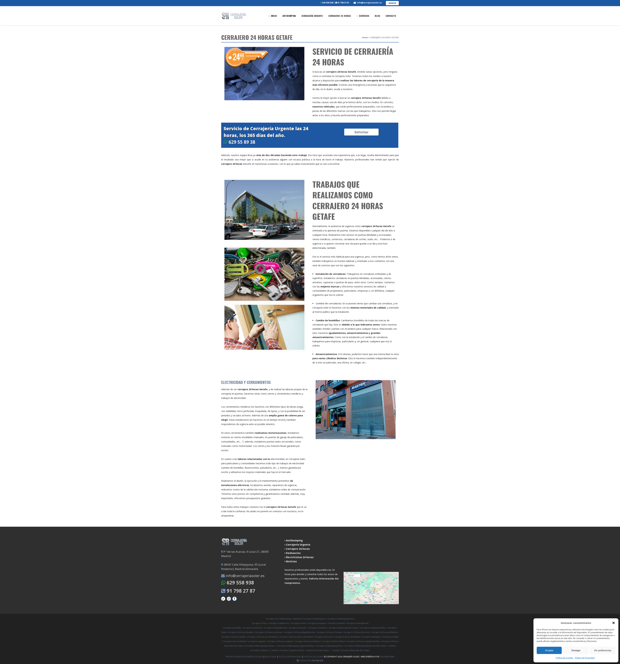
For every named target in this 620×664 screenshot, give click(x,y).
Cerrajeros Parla (298, 623)
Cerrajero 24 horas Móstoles (384, 632)
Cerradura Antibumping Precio (340, 618)
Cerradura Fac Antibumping (278, 618)
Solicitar (361, 132)
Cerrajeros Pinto (259, 623)
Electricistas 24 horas (300, 557)
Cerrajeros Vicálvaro (317, 627)
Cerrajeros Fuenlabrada (357, 623)
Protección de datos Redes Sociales (244, 656)
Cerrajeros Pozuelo (297, 627)
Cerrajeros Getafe (390, 636)
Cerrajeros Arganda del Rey (372, 627)
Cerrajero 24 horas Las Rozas (268, 632)
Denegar (575, 650)
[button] (613, 622)
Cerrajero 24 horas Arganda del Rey (363, 641)
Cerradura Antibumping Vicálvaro (259, 645)
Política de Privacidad (584, 657)
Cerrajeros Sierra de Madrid (348, 636)
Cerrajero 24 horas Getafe (233, 636)
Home (365, 37)
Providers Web (387, 656)
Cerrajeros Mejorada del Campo (344, 627)
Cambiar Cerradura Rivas (317, 650)
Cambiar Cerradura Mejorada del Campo (351, 650)
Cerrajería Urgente (298, 544)
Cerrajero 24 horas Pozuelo (329, 632)
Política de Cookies (564, 657)
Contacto (304, 660)
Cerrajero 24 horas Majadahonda (299, 632)
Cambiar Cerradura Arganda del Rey (287, 650)
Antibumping (294, 540)
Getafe (247, 163)
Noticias (291, 561)
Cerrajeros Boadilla (232, 627)
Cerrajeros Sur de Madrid (235, 641)
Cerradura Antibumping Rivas (329, 645)
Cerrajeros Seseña (336, 623)
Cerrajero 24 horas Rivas (333, 641)
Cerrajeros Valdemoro (279, 623)
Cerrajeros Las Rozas (252, 627)
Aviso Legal (271, 656)
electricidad (277, 459)
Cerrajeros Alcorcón (323, 636)
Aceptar (549, 650)
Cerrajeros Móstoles (371, 636)
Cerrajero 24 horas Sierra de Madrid (296, 636)
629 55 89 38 (241, 142)
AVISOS (392, 3)
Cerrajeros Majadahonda (275, 627)
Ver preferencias (602, 650)
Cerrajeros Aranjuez (317, 623)
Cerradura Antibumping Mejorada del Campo (365, 645)
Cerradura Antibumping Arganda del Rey (295, 645)
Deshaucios (293, 553)
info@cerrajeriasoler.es (369, 2)
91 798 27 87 (343, 2)
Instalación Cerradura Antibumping (309, 618)
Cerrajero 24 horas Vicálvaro (307, 641)
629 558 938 (327, 2)
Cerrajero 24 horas (298, 548)
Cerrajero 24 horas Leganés (280, 641)
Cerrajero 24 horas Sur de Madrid (262, 636)
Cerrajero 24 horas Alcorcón (356, 632)
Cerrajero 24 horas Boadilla (240, 632)
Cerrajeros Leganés (257, 641)
